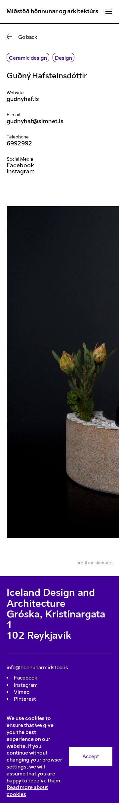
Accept (90, 756)
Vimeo (21, 692)
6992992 (19, 143)
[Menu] (108, 11)
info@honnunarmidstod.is (37, 667)
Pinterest (25, 699)
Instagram (21, 171)
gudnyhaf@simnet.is (35, 121)
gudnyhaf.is (23, 99)
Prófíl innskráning (94, 563)
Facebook (20, 165)
